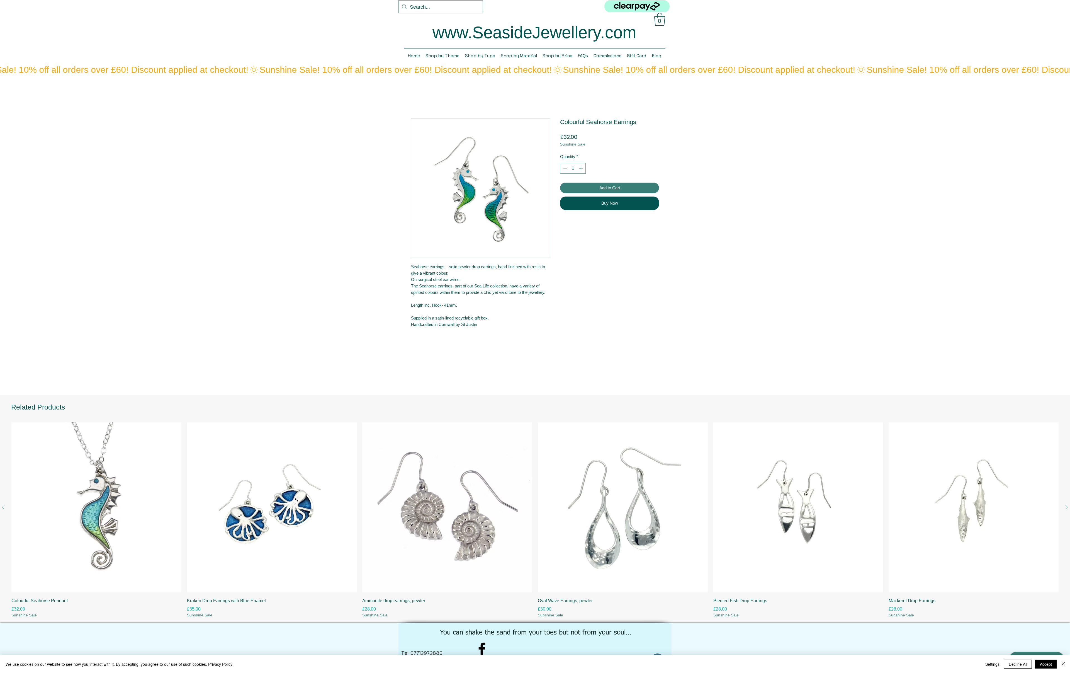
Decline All (1018, 664)
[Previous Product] (3, 507)
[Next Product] (1066, 507)
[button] (659, 19)
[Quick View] (96, 507)
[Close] (1063, 664)
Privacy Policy (220, 664)
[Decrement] (564, 168)
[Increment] (581, 168)
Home (417, 97)
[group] (535, 520)
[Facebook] (481, 648)
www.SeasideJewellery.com (534, 32)
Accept (1046, 664)
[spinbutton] (573, 168)
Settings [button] (992, 664)
